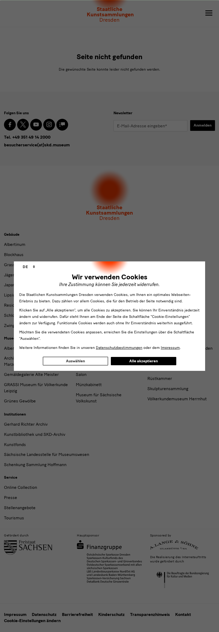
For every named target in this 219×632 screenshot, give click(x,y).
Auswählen (75, 361)
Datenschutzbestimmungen (119, 347)
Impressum (170, 347)
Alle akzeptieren (143, 361)
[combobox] (28, 267)
